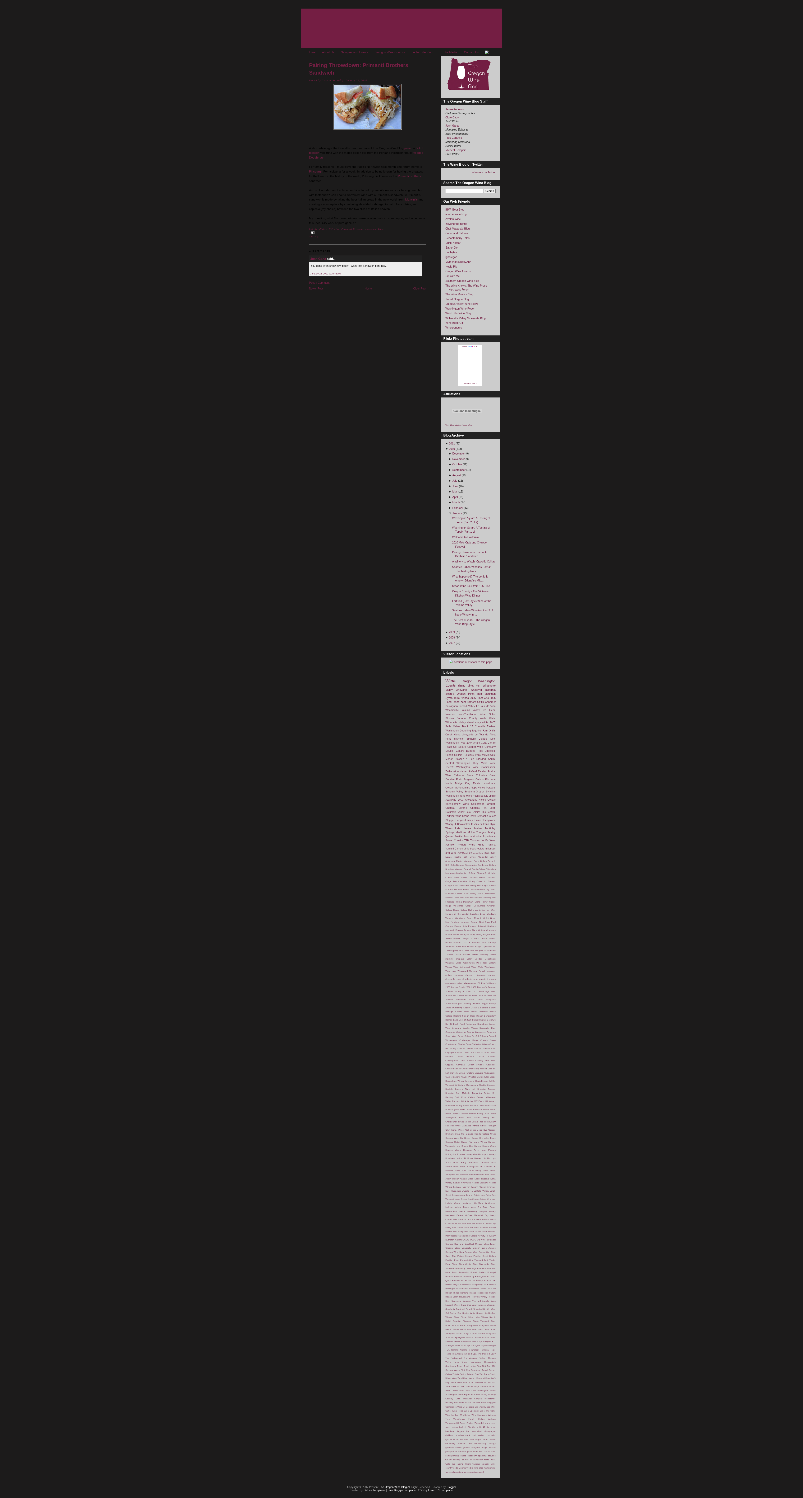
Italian (462, 1166)
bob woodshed (474, 1431)
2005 (493, 697)
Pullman (458, 1276)
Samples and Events (354, 52)
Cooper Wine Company (481, 746)
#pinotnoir (471, 983)
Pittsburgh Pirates (475, 1268)
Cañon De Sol (471, 1036)
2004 (469, 742)
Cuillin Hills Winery (467, 885)
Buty (493, 1028)
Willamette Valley (455, 722)
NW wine (334, 229)
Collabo (492, 1056)
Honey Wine (472, 1154)
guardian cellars (453, 1447)
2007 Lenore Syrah (455, 987)
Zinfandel (478, 1423)
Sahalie (485, 1301)
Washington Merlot (486, 1390)
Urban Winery (468, 1378)
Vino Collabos (452, 1386)
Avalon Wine (453, 219)
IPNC (478, 755)
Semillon (457, 938)
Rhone (448, 934)
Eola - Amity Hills (475, 812)
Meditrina (461, 832)
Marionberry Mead (455, 1211)
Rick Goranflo (453, 137)
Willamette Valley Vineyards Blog (465, 318)
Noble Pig (451, 266)
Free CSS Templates (441, 1490)
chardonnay (474, 722)
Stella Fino (460, 946)
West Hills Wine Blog (458, 313)
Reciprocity (477, 1284)
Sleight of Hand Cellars (475, 938)
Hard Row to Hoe (464, 1146)
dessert (449, 979)
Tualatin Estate (470, 954)
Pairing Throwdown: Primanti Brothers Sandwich (358, 69)
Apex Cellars (480, 861)
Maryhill (477, 918)
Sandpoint (450, 1309)
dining (323, 229)
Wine (381, 229)
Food (448, 701)
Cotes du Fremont (486, 881)
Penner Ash (460, 926)
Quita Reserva (452, 1280)
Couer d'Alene (476, 1065)
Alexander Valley (487, 857)
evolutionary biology (485, 1443)
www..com (470, 346)
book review (477, 848)
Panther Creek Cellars (484, 1256)
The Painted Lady (487, 1354)
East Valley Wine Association (480, 893)
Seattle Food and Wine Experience (475, 836)
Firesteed (449, 902)
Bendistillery (490, 1016)
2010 (452, 449)
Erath (459, 779)
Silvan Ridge (460, 1317)
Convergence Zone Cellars (459, 1060)
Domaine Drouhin (486, 1089)
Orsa (493, 1252)
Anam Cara (480, 742)
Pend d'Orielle (454, 738)
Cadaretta (450, 1032)
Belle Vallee (452, 726)
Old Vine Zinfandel (486, 1240)
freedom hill (458, 979)
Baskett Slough (461, 1016)
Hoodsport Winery (487, 1154)
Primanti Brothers (409, 176)
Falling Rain (483, 1113)
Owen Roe (450, 1256)
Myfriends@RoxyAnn (458, 261)
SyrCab (470, 1345)
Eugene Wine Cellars (461, 1109)
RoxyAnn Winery (479, 1297)
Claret (464, 877)
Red (486, 1284)
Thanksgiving (451, 951)
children (449, 1435)
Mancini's (411, 199)
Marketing (472, 1211)
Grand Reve (469, 816)
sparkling (482, 1456)
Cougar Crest (451, 885)
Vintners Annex (488, 1386)
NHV (466, 1227)
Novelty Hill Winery (487, 1236)
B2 (479, 1008)
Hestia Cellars (460, 910)
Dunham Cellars (453, 893)
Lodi (470, 1199)
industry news (471, 979)
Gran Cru (460, 1134)
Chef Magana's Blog (457, 228)
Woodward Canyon (467, 971)
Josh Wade (490, 1174)
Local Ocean (461, 1199)
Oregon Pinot (465, 693)
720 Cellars (478, 991)
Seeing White (469, 1313)
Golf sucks (470, 1130)
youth (482, 1472)
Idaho (456, 701)
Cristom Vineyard (475, 1073)
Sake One (466, 1305)
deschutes (469, 1439)
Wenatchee (490, 1399)
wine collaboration (454, 1472)
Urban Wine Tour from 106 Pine (471, 586)
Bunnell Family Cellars (474, 869)
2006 (473, 697)
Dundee (450, 779)
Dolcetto (449, 889)
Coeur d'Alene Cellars (470, 1056)
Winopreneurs (453, 327)
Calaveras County (465, 1032)
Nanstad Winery (488, 1227)
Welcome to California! (465, 537)
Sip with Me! (452, 276)
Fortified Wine (453, 816)
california (490, 689)
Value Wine (456, 1382)
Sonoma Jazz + (461, 942)
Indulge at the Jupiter (457, 914)
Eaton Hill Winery (487, 1101)
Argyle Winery (489, 1003)
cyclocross (450, 1439)
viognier (463, 1468)
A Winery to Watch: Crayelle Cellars (473, 561)
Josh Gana (318, 258)
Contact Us (471, 52)
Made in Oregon (487, 1203)
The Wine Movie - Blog (459, 294)
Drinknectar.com (477, 889)
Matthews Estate (454, 1215)
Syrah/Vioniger (488, 1345)
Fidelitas (478, 897)
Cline (466, 1052)
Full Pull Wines (452, 1126)
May (455, 491)
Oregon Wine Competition (477, 1252)
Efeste (466, 1105)
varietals (476, 1464)
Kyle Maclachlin (453, 1191)
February (458, 507)
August (457, 475)
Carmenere (480, 1032)
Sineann (467, 1321)
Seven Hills (481, 1313)
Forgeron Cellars (474, 779)
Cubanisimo (490, 1073)
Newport (450, 714)
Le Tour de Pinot (422, 52)
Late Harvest (463, 828)
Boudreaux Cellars (487, 865)
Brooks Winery (470, 1028)
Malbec (478, 828)
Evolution (469, 897)
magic (484, 1447)
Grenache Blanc (487, 1138)
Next (481, 922)
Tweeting (483, 954)
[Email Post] (312, 232)
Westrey (449, 1403)
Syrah (449, 697)
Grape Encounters (475, 906)
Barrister (483, 1012)
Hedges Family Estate (468, 820)
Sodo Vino (483, 1329)
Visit (459, 425)
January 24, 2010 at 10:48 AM (325, 273)
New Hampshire (460, 1231)
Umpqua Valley (464, 959)
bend (475, 1427)
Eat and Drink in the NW (464, 1101)
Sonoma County (467, 718)
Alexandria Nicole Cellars (480, 799)
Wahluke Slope (453, 963)
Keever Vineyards (462, 1183)
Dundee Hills (474, 750)
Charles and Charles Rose (458, 1044)
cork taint (491, 1435)
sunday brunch (461, 1460)
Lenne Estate (473, 1195)
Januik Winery (474, 1170)
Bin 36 (448, 1024)
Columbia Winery (466, 881)
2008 (452, 637)
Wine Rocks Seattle (477, 795)
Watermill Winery (479, 1394)
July (455, 480)
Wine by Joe (451, 1415)
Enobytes (451, 252)
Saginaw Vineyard (472, 1301)
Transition (476, 1370)
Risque (472, 1293)
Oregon (467, 681)
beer (463, 701)
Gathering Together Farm (474, 730)
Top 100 (481, 1366)
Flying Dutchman (464, 902)
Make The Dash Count (483, 1207)
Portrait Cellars (478, 1272)
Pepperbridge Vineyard (471, 1260)
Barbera (460, 865)
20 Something (476, 853)
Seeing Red (455, 1313)
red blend (489, 710)
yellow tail (461, 983)
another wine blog (456, 214)
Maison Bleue (462, 1207)
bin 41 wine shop (487, 1427)
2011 (452, 443)
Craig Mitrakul (480, 1069)
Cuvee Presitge (468, 1077)
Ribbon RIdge (452, 1293)
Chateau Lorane (456, 807)
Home (312, 52)
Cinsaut (459, 1052)
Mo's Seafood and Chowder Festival (471, 1219)
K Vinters (476, 824)
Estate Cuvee (477, 1105)
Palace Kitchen (464, 1256)
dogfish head (481, 1439)
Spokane (449, 1337)
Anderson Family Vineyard (458, 861)
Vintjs (476, 1386)
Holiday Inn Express (455, 1154)
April (455, 497)
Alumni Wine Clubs (474, 995)
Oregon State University (458, 1248)
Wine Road (457, 1411)
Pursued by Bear (471, 1276)
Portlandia (464, 1272)
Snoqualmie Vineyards (478, 1325)
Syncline (491, 791)
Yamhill (481, 971)
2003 (461, 799)
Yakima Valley (471, 710)
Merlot (449, 759)
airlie (466, 848)
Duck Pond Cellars (465, 1097)
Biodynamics (471, 865)
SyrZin (477, 1345)
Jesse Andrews (454, 109)
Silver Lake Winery (478, 1317)
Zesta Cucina (466, 1423)
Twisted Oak (473, 1374)
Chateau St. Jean (483, 807)
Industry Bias (488, 1162)
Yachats (492, 1419)
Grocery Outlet (452, 1142)
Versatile (479, 1382)
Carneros (491, 1032)
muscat (492, 1447)
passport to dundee (455, 1451)
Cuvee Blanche (452, 1077)
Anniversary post (453, 1003)
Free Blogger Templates (402, 1490)
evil (470, 1443)
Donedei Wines (461, 889)
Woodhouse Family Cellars (469, 1419)
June (455, 486)
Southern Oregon (474, 791)
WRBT (448, 1390)
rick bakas (484, 1451)
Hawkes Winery (453, 1150)
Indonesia (473, 1162)
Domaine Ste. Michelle (457, 1093)
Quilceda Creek (488, 1276)
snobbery (472, 1456)
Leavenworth (458, 1195)
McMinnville (489, 755)
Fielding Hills (489, 897)
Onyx (487, 922)
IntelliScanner (452, 1166)
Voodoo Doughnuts (485, 959)
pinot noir (474, 685)
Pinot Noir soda (481, 1264)
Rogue (486, 934)
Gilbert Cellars (453, 755)
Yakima (491, 844)
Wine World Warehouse (483, 967)
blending (449, 1431)
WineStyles (465, 1415)
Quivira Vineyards (487, 930)
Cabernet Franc (463, 775)
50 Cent (467, 991)
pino (447, 983)
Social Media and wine (465, 1329)
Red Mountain (486, 693)
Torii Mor (465, 1370)
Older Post (419, 288)
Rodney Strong (474, 934)
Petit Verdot (490, 1260)
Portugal (491, 1272)
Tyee (462, 742)
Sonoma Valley (454, 791)
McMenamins (462, 787)
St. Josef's (476, 1337)
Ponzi (454, 1272)
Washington (487, 681)
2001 (487, 853)
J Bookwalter (462, 824)
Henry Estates (488, 1150)
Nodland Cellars (469, 1236)
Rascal (448, 1284)
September (459, 469)
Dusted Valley (467, 706)
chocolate (459, 1435)
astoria (455, 1427)
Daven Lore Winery (454, 1081)
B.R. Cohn (450, 865)
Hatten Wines (489, 1146)
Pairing (491, 832)
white (485, 722)
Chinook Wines (465, 1048)
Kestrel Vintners (480, 1183)
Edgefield (490, 750)
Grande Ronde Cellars (477, 1134)
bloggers (460, 1431)
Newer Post (316, 288)
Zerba (448, 771)
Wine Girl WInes (482, 1407)
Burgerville (484, 1028)
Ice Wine (491, 910)
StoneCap (477, 1342)
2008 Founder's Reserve (483, 987)
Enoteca (449, 897)
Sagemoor (456, 1301)
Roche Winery (459, 934)
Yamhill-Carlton (454, 848)
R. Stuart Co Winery (472, 1280)
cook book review (474, 1435)
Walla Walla (488, 718)
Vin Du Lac (490, 1382)
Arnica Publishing (453, 1008)
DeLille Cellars (454, 750)
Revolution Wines (477, 1288)
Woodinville (452, 710)
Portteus (472, 926)
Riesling (481, 759)
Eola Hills (459, 897)
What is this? (470, 383)
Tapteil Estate (489, 946)
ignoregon (451, 257)
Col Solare (459, 746)
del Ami (459, 1439)
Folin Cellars (472, 1122)
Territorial (485, 1350)
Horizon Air (461, 1158)
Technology (473, 1350)
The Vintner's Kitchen (475, 1358)
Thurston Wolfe (479, 840)
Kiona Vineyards (463, 734)
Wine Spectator (471, 1411)
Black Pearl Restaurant (464, 1024)
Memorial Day (481, 1215)
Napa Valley (478, 787)
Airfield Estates (477, 771)
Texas (448, 1354)
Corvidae (460, 1065)
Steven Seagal (474, 946)
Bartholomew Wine (457, 803)
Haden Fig (466, 1142)
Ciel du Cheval (482, 1048)
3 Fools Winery (453, 991)
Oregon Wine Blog (454, 1252)
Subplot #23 (489, 1342)
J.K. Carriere (485, 1166)
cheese (469, 975)
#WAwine (450, 799)
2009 (452, 632)
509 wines (469, 857)
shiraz (463, 1456)
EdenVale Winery (453, 1105)
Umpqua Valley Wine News (461, 303)
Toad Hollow (470, 1366)
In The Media (448, 52)
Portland (491, 787)
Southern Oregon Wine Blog (462, 280)
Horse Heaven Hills (476, 1158)
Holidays (469, 755)
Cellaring (483, 1036)
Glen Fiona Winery (454, 1130)
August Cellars (470, 1008)
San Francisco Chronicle (484, 1305)
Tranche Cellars (453, 954)
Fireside (462, 1122)
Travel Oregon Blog (457, 299)
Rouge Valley (451, 1297)
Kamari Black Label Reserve (474, 1179)
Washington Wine (455, 795)
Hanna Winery (480, 1142)
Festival (491, 812)
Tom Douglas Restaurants (483, 951)
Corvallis (480, 726)
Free (481, 1122)
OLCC (473, 1240)
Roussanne (464, 1297)
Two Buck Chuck (487, 1374)
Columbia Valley (454, 812)
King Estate (472, 783)
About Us (328, 52)
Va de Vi (480, 1378)
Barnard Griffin (475, 702)
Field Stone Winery (478, 1117)
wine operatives (470, 1472)
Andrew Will (490, 995)
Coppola (449, 1065)
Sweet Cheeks (454, 840)
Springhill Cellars (463, 1337)
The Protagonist (453, 1358)
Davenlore (469, 1081)
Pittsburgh (315, 171)
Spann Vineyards (487, 1333)
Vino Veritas (467, 1386)
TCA (447, 1350)
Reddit (492, 1284)
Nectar (448, 1231)
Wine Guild (476, 844)
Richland (464, 1293)
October (457, 464)
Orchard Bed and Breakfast (459, 1244)
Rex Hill (492, 1288)
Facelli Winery (469, 1113)
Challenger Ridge (468, 1040)
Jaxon (485, 1170)
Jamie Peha (460, 1170)
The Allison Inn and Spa (464, 1354)
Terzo (493, 1350)
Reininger (450, 1288)
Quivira (449, 836)
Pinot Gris (483, 697)
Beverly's (491, 1020)
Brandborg (482, 1024)
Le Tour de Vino (486, 706)
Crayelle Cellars (457, 1073)
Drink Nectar (452, 242)
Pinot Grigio (465, 1264)
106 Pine (481, 983)
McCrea (468, 1215)
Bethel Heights (479, 1020)
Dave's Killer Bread (486, 1077)
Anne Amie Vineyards (482, 999)
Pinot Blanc (451, 1264)
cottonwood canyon (485, 975)
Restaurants (462, 1288)
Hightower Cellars (477, 910)
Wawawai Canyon (472, 1399)
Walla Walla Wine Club (464, 1390)
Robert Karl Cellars (486, 1293)
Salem (448, 938)
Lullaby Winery (452, 1203)
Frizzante (490, 779)
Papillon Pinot (452, 1260)
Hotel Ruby (459, 1162)
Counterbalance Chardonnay (459, 1069)
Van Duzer (468, 1382)
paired (408, 148)
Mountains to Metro (482, 1223)
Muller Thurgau (477, 832)
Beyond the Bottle (456, 223)
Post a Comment (319, 282)
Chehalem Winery (480, 1044)
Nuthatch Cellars (453, 1240)
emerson (462, 1443)
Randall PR (490, 1280)
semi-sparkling (452, 1456)
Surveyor (449, 1345)
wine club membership (485, 1468)
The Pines (464, 951)
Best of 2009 (465, 1020)
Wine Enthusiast (461, 967)
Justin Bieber (452, 1179)
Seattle (449, 693)
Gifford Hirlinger (488, 1126)
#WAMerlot (463, 853)
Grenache (482, 816)
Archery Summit (472, 1003)
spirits (492, 795)
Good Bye (482, 1130)
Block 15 (467, 726)
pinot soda (472, 1451)
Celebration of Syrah (466, 873)
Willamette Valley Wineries (467, 1403)
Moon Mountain (463, 1223)
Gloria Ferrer (481, 902)
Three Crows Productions (467, 1362)
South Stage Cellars (466, 1333)
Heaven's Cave (471, 1150)
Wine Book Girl (454, 322)
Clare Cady (452, 117)
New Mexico (475, 1231)
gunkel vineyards (471, 1447)
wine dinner (460, 771)
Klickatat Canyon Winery (465, 1187)
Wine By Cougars (465, 1407)
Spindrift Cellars (477, 738)
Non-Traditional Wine (472, 714)
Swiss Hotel (460, 1345)
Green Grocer (471, 1138)
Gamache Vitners (470, 1126)
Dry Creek (491, 889)
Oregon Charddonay (485, 1244)
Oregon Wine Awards (458, 271)
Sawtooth (460, 1309)
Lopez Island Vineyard (484, 1199)
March (456, 502)
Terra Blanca (461, 697)
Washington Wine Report (460, 308)
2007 (452, 643)
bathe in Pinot (466, 1427)
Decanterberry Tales (457, 238)
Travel (485, 1370)
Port (471, 759)
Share (312, 236)
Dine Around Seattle (476, 1085)
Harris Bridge (454, 783)
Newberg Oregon (469, 922)
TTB (466, 840)
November (458, 459)
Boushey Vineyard (454, 869)
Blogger (451, 1487)
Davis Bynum (481, 1081)
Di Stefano (460, 1085)
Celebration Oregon (483, 803)
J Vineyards (472, 1166)
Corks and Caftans (456, 233)
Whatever (476, 689)
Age (487, 991)
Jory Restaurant (476, 1174)
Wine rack (450, 971)
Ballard (485, 1008)
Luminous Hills (469, 1203)
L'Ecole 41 (467, 1191)
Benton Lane (451, 1020)
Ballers (492, 1008)
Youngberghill (452, 1423)
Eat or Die (451, 247)
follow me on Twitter (484, 172)
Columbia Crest (486, 775)
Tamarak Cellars (459, 1350)
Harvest (477, 1146)
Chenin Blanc (452, 877)
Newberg (455, 922)
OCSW (466, 1240)
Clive (472, 1052)
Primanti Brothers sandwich (358, 229)
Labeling (474, 914)
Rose (493, 934)
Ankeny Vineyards (455, 999)
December (458, 453)
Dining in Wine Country (390, 52)
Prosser (459, 930)
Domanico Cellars (481, 1093)
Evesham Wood (481, 1109)
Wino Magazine (479, 1415)
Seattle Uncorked (474, 1309)
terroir (453, 983)
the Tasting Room (461, 1464)
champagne (490, 1431)
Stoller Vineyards (462, 1342)
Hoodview (450, 1158)
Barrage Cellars (453, 1012)
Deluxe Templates (374, 1490)
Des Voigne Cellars (486, 885)
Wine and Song (488, 1411)
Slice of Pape (458, 1325)
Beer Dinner (476, 1016)
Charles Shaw (488, 1040)
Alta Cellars (458, 995)
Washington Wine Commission (476, 767)
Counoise (491, 1065)
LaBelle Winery (481, 1191)
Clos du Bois (482, 1052)
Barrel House (471, 1012)
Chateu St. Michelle (486, 873)
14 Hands (491, 983)
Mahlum (449, 1207)
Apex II (492, 861)
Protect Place (470, 930)
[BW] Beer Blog (454, 209)
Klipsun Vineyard (487, 1187)
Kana (486, 824)
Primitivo (449, 1276)
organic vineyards (487, 979)
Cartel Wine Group (454, 1036)
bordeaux (458, 975)
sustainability (476, 1460)
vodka (470, 1468)
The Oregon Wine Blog (393, 1487)
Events (450, 685)
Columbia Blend (477, 877)
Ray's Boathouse (462, 1284)
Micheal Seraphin (455, 150)
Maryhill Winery (487, 1211)
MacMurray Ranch (464, 918)
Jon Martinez (462, 1174)
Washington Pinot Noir (475, 963)
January (457, 513)
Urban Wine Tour (453, 1378)
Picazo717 (461, 759)
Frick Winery (490, 1122)
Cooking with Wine (485, 1060)
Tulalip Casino (459, 1374)
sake (493, 1451)
